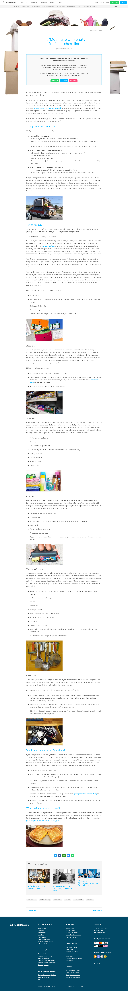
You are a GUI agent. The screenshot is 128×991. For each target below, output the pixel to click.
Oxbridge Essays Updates (90, 6)
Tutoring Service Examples (73, 977)
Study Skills (15, 6)
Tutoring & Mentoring (43, 944)
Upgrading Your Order (72, 951)
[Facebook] (59, 855)
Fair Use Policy (70, 956)
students (67, 899)
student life (57, 899)
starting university (45, 899)
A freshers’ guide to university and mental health (62, 888)
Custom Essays (42, 928)
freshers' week (32, 899)
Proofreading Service (44, 954)
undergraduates (78, 899)
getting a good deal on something (85, 794)
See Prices (73, 80)
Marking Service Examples (73, 975)
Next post (96, 910)
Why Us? (34, 2)
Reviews (52, 2)
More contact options (99, 932)
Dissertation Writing (48, 6)
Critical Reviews (42, 932)
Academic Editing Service (45, 956)
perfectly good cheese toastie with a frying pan (42, 820)
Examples (43, 2)
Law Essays (41, 930)
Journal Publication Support (45, 941)
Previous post (33, 910)
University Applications (74, 6)
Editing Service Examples (72, 972)
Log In (123, 2)
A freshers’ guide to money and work (36, 887)
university (90, 899)
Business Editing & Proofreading (46, 962)
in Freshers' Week (49, 246)
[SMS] (68, 855)
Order (60, 2)
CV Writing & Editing (43, 965)
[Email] (64, 855)
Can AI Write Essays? (43, 977)
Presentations (42, 937)
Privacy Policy (69, 960)
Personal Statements (44, 939)
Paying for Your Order (72, 937)
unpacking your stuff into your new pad (47, 108)
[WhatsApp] (72, 855)
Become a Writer (70, 930)
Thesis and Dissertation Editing (46, 960)
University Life (25, 6)
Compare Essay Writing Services (47, 975)
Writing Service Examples (73, 970)
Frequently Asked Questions (73, 935)
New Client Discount (71, 947)
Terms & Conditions (71, 954)
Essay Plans (41, 935)
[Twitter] (55, 855)
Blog (39, 979)
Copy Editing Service (43, 958)
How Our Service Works (72, 932)
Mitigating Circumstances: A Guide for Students (88, 883)
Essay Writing (36, 6)
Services (24, 2)
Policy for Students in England (74, 958)
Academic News (60, 6)
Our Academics (70, 928)
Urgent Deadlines (70, 949)
